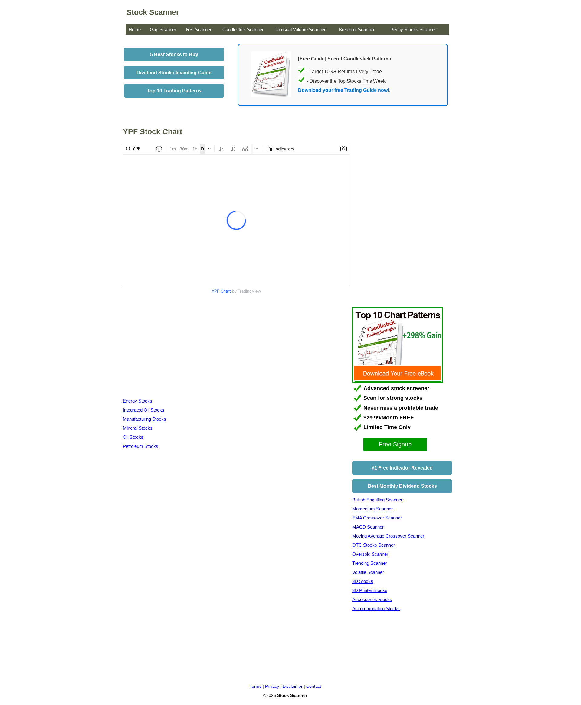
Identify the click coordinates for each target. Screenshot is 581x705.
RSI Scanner (199, 29)
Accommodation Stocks (376, 608)
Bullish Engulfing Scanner (377, 499)
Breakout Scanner (357, 29)
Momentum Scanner (372, 508)
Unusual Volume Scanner (300, 29)
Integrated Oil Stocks (143, 409)
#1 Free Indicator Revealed (402, 468)
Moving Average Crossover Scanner (388, 535)
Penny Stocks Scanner (413, 29)
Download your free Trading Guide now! (343, 90)
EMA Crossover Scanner (377, 517)
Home (135, 29)
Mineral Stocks (138, 428)
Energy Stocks (137, 400)
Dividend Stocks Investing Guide (174, 72)
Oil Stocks (133, 437)
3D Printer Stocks (369, 590)
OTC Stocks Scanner (373, 545)
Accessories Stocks (372, 599)
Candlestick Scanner (243, 29)
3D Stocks (362, 581)
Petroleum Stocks (140, 446)
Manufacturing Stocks (144, 419)
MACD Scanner (368, 526)
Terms (255, 686)
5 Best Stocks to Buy (174, 54)
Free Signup (395, 444)
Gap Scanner (163, 29)
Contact (313, 686)
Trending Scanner (369, 563)
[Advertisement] (174, 347)
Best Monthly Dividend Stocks (402, 486)
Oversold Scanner (370, 554)
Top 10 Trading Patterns (174, 90)
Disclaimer (293, 686)
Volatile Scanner (368, 572)
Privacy (272, 686)
